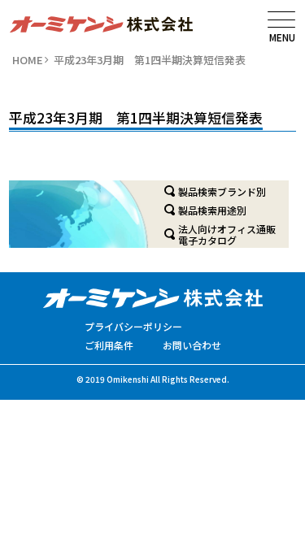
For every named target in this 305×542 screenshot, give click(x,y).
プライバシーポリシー (133, 326)
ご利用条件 (109, 345)
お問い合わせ (192, 345)
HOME (27, 60)
